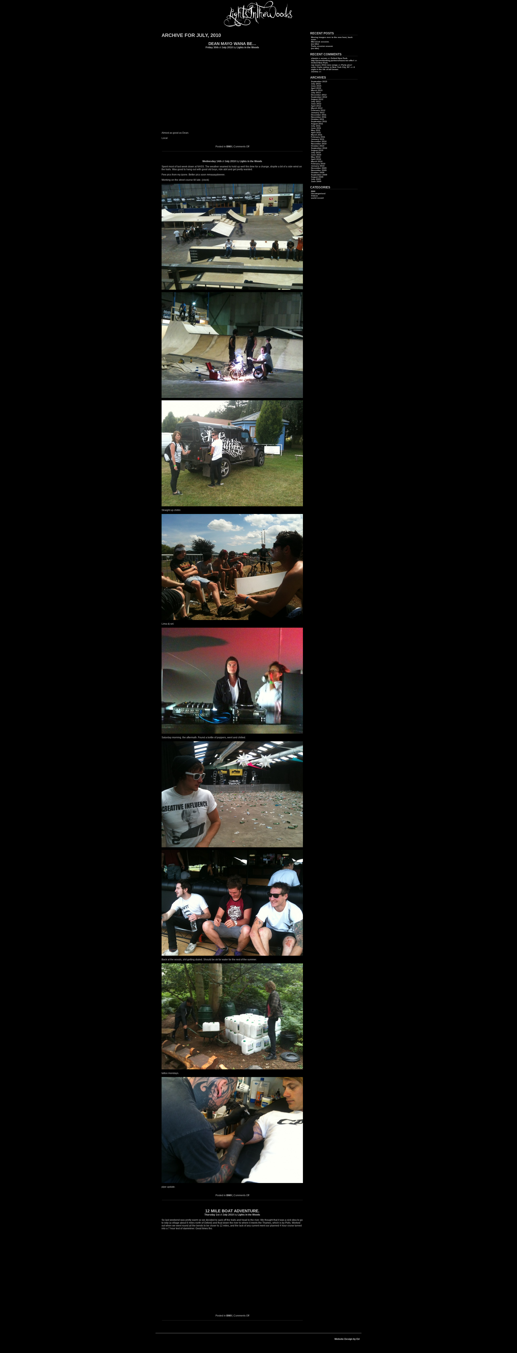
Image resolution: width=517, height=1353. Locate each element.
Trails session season (322, 46)
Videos (314, 196)
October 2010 (317, 146)
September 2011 (319, 121)
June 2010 (316, 155)
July (224, 47)
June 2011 (316, 128)
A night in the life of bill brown (333, 68)
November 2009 (319, 170)
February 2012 (318, 110)
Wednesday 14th (212, 161)
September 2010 (319, 148)
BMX (229, 146)
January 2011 (317, 139)
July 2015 (316, 84)
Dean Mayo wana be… (232, 43)
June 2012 (316, 104)
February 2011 (318, 137)
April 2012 (316, 106)
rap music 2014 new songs (324, 65)
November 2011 (318, 117)
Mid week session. (320, 42)
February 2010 (318, 164)
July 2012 (316, 101)
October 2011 (317, 119)
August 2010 (317, 150)
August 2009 (317, 177)
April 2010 (316, 159)
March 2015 (317, 90)
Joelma (314, 71)
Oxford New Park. (339, 58)
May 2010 (315, 157)
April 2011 (316, 132)
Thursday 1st (212, 1214)
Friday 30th (212, 47)
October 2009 (317, 172)
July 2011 (315, 126)
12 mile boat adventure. (232, 1211)
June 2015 (316, 86)
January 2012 (318, 112)
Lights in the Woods (248, 47)
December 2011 (318, 115)
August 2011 (317, 124)
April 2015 (316, 88)
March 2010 (317, 161)
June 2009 (316, 181)
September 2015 (319, 81)
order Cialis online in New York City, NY (330, 67)
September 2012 (319, 97)
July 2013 (316, 92)
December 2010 (319, 141)
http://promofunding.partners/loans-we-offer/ (332, 60)
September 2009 (319, 175)
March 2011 (316, 135)
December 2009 (319, 168)
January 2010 (318, 166)
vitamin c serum (319, 58)
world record (317, 198)
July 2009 (316, 179)
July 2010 (316, 152)
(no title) (315, 44)
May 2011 (315, 130)
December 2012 (319, 95)
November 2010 (319, 144)
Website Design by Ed (346, 1339)
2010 (230, 47)
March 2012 (317, 108)
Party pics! (346, 65)
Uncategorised (318, 193)
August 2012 (317, 99)
